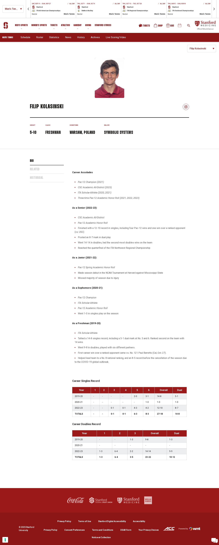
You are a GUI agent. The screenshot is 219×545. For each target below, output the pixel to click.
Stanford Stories (103, 25)
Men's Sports (21, 25)
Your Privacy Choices (149, 530)
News (68, 37)
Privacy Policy (66, 521)
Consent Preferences (74, 530)
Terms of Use (84, 521)
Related (34, 169)
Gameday (78, 25)
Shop (158, 26)
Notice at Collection (101, 537)
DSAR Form (125, 530)
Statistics (54, 37)
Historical (36, 178)
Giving (88, 25)
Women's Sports (39, 25)
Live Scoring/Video (116, 37)
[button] (28, 9)
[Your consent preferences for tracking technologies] (5, 540)
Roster (39, 37)
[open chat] (214, 540)
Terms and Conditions (102, 530)
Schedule (25, 37)
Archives (95, 37)
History (81, 37)
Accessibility (139, 521)
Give (170, 26)
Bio (32, 161)
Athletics (65, 25)
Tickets (53, 25)
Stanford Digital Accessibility (114, 521)
